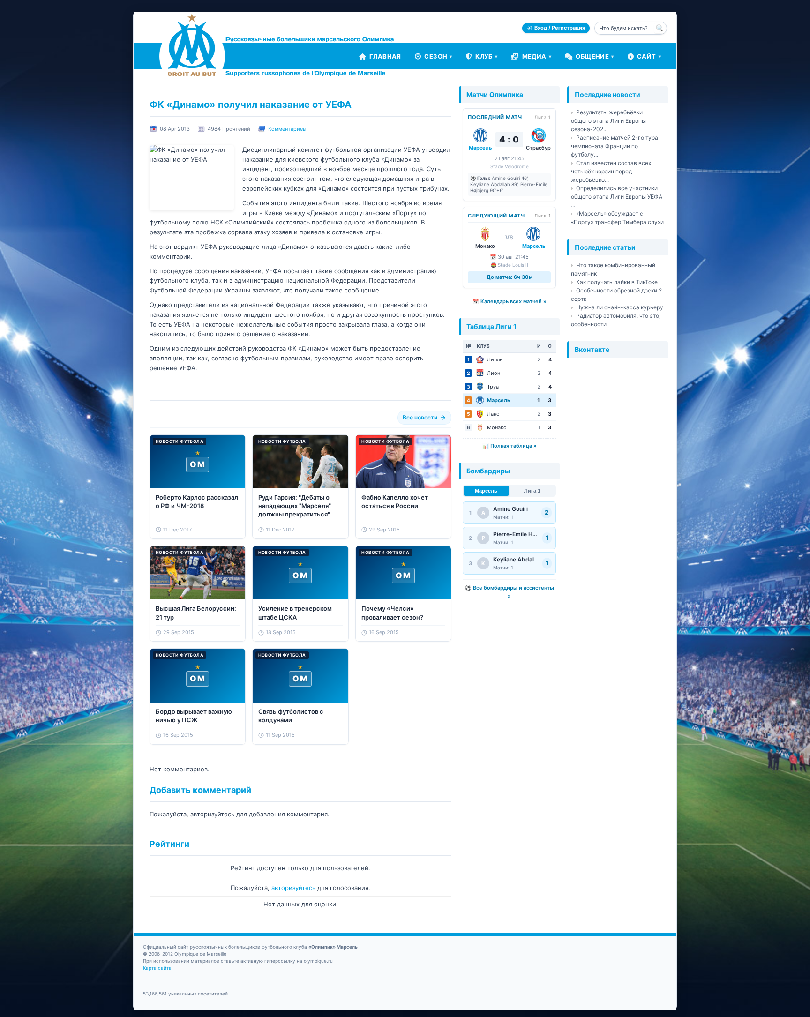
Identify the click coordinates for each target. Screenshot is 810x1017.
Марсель (486, 491)
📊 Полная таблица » (509, 445)
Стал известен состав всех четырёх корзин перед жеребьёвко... (611, 171)
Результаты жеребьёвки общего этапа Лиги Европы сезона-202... (608, 121)
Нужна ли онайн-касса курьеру (619, 307)
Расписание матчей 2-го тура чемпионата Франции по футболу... (614, 146)
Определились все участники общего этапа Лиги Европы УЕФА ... (616, 197)
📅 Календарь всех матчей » (509, 301)
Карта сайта (157, 968)
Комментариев (287, 129)
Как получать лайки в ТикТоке (617, 281)
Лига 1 (532, 491)
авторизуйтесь (293, 887)
